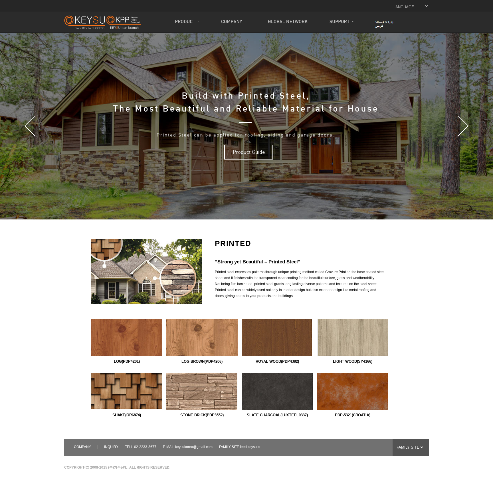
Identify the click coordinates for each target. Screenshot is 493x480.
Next (463, 126)
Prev (30, 126)
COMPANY (82, 447)
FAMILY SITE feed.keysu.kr (239, 447)
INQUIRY (111, 447)
